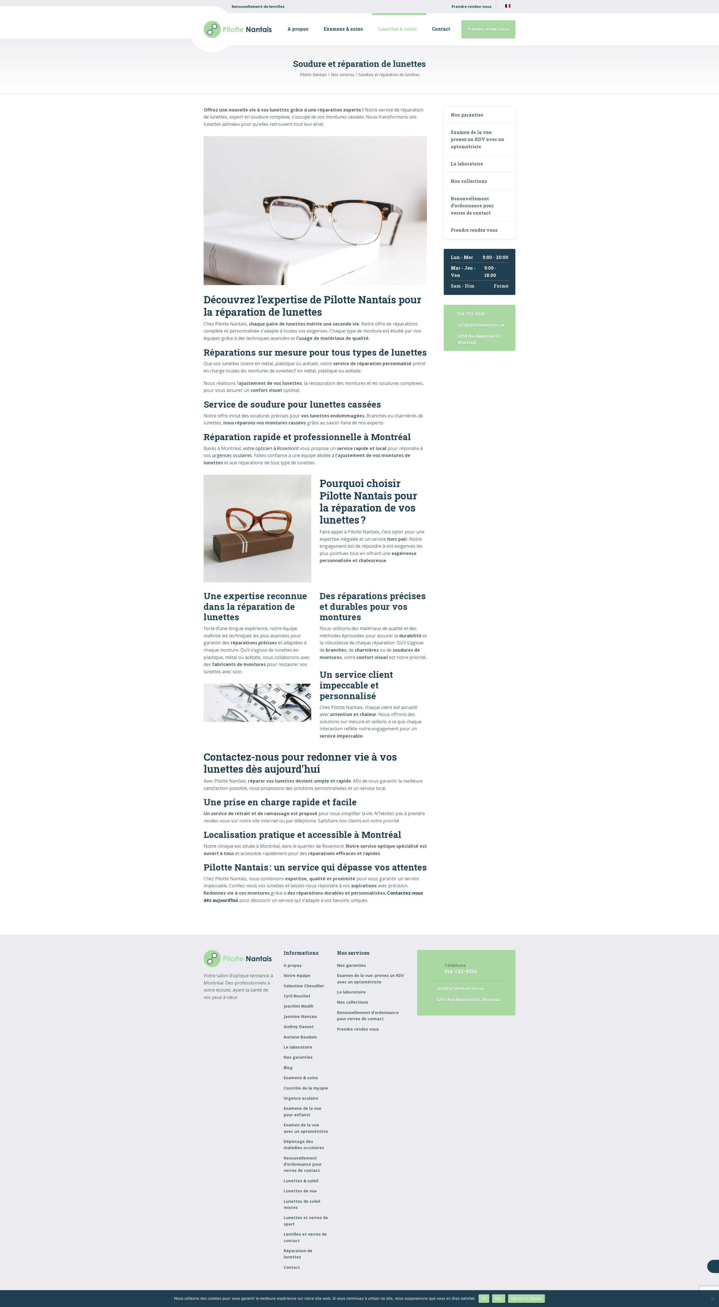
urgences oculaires (231, 455)
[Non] (712, 1298)
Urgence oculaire (301, 1098)
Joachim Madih (298, 1006)
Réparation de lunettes (298, 1254)
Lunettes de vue (300, 1191)
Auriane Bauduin (300, 1037)
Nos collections (469, 181)
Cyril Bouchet (297, 996)
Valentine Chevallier (304, 985)
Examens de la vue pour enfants (302, 1111)
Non (498, 1298)
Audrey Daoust (299, 1026)
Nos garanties (467, 115)
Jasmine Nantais (300, 1016)
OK (484, 1298)
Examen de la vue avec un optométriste (306, 1128)
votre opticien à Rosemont (270, 448)
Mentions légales (526, 1298)
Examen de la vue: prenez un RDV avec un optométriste (477, 139)
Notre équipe (297, 975)
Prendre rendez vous (488, 29)
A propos (297, 29)
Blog (288, 1067)
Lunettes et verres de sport (306, 1220)
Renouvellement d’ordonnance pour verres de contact (472, 206)
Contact (441, 29)
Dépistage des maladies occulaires (304, 1144)
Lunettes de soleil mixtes (302, 1204)
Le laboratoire (467, 164)
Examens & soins (343, 29)
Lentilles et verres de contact (305, 1237)
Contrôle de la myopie (306, 1088)
